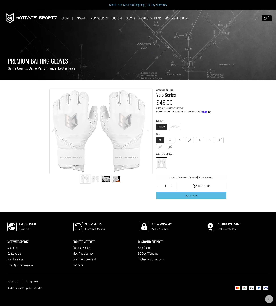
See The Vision (81, 248)
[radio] (161, 127)
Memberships (15, 259)
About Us (12, 248)
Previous (53, 131)
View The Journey (83, 253)
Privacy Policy (13, 281)
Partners (78, 265)
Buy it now (191, 195)
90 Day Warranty (148, 253)
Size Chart (144, 248)
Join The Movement (84, 259)
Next (148, 131)
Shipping (159, 108)
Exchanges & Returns (151, 259)
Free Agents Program (20, 265)
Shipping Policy (31, 281)
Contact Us (14, 253)
